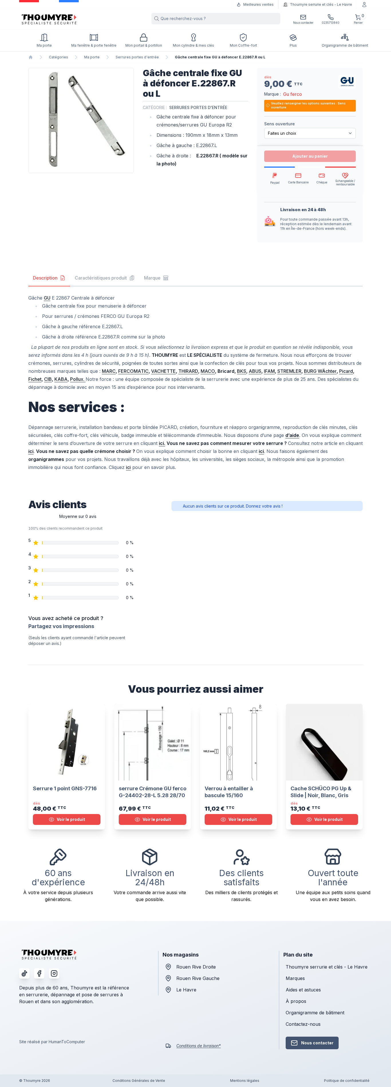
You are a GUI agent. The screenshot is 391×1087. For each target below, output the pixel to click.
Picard (346, 371)
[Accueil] (30, 57)
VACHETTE (163, 371)
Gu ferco (292, 94)
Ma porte (92, 57)
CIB (48, 379)
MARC (109, 371)
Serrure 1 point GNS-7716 (65, 788)
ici (128, 467)
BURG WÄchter (320, 371)
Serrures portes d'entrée (137, 57)
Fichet (35, 379)
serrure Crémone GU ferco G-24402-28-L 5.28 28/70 (152, 791)
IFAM (269, 371)
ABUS (255, 371)
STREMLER (289, 371)
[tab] (49, 278)
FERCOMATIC (133, 371)
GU (47, 298)
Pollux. (78, 379)
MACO (208, 371)
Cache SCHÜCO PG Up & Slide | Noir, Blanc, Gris (321, 791)
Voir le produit (71, 819)
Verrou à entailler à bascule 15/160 (229, 791)
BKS (241, 371)
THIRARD (188, 371)
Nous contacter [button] (317, 1042)
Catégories (58, 57)
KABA (61, 379)
